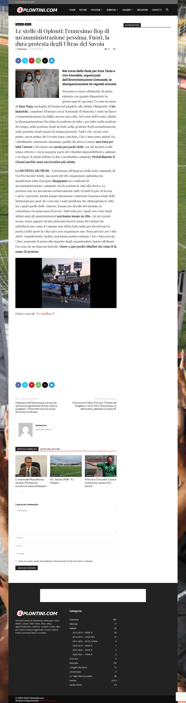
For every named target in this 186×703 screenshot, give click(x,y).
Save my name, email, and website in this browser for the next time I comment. (55, 561)
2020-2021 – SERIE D (82, 654)
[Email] (45, 61)
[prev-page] (17, 492)
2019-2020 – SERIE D (82, 650)
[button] (167, 10)
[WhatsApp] (38, 61)
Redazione (142, 10)
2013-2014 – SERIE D (82, 632)
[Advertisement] (37, 339)
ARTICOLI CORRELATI (27, 449)
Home (72, 10)
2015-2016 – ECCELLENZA (85, 641)
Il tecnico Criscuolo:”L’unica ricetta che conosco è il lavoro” (100, 483)
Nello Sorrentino (48, 700)
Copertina (27, 20)
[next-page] (22, 492)
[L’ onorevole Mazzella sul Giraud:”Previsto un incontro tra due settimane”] (31, 466)
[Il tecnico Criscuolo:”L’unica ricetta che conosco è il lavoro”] (101, 466)
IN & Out (73, 658)
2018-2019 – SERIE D (82, 645)
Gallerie (126, 10)
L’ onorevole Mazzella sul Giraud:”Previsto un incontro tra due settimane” (30, 483)
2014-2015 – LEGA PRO (84, 637)
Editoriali (73, 624)
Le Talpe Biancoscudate (80, 676)
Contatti (157, 10)
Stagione (95, 10)
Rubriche (111, 10)
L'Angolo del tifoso (78, 667)
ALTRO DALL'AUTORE (50, 449)
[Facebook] (18, 61)
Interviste (73, 663)
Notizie (83, 10)
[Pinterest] (32, 61)
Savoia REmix (75, 684)
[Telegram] (52, 61)
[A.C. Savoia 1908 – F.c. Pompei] (66, 466)
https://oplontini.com (44, 429)
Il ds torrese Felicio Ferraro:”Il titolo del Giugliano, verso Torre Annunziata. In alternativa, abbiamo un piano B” (94, 405)
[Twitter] (25, 61)
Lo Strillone (44, 313)
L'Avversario (75, 671)
